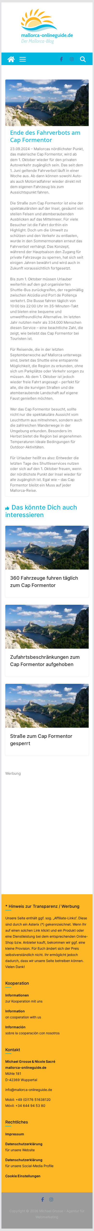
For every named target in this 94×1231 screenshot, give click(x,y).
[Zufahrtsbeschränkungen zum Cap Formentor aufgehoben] (47, 607)
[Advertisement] (47, 823)
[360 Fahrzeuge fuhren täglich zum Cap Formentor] (47, 528)
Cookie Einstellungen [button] (22, 1176)
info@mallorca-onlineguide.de (28, 1090)
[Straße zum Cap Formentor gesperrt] (47, 686)
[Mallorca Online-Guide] (11, 59)
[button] (8, 1222)
